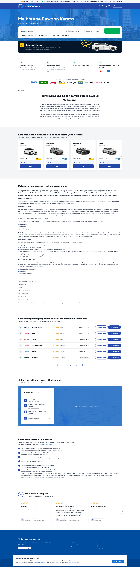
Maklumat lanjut (101, 327)
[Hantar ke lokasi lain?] (21, 35)
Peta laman (47, 546)
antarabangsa (65, 6)
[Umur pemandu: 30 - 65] (35, 35)
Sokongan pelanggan (88, 6)
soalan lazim (48, 444)
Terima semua (118, 562)
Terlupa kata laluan (75, 544)
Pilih (30, 166)
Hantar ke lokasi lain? (27, 35)
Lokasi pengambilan (25, 30)
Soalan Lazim (75, 6)
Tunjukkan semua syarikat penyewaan (70, 365)
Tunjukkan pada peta (33, 401)
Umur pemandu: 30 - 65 (43, 35)
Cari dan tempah (114, 327)
